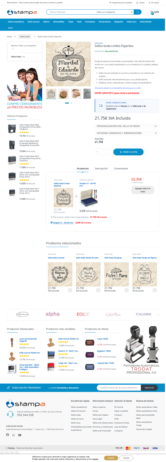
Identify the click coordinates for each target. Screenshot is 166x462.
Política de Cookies (100, 415)
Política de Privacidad (102, 430)
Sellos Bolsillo (145, 21)
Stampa (11, 448)
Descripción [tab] (101, 168)
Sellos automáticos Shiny (146, 411)
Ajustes (126, 458)
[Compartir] (12, 452)
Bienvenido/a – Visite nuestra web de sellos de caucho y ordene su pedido (35, 2)
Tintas (70, 21)
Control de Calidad (144, 429)
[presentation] (158, 315)
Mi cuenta (155, 2)
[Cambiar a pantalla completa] (7, 452)
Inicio (9, 36)
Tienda (141, 2)
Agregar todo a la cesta (142, 190)
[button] (127, 126)
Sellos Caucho (33, 21)
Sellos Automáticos (16, 21)
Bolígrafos (118, 21)
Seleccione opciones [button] (67, 290)
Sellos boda (25, 36)
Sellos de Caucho (78, 411)
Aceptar (111, 458)
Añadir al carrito (130, 152)
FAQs (116, 419)
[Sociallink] (7, 434)
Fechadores (90, 21)
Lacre (10, 27)
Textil (79, 21)
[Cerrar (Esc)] (17, 452)
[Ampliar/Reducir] (2, 452)
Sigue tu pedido (121, 411)
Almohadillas (58, 21)
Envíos (95, 411)
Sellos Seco (131, 21)
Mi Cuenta (118, 407)
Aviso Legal (97, 419)
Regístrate (149, 387)
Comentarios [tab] (121, 168)
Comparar (118, 430)
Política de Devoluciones (103, 423)
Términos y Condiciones (103, 426)
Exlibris (46, 21)
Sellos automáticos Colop (146, 407)
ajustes (95, 459)
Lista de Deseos (121, 426)
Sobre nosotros (99, 407)
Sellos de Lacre (77, 419)
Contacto (118, 415)
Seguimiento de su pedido (122, 2)
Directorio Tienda (121, 423)
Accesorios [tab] (83, 168)
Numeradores (105, 21)
